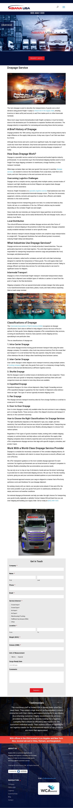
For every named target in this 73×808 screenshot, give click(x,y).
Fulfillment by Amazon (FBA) (19, 619)
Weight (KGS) (14, 637)
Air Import (14, 610)
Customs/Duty (12, 794)
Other (13, 622)
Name (12, 573)
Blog (9, 797)
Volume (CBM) (15, 645)
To (38, 632)
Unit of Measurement (17, 653)
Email (11, 593)
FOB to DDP (12, 787)
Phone (12, 585)
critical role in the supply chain (44, 111)
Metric (14, 657)
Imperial (20, 657)
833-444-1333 (37, 13)
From (10, 632)
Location (13, 626)
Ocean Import (15, 604)
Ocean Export (15, 607)
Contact (10, 800)
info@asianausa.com (49, 778)
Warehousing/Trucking (18, 616)
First (10, 580)
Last (38, 580)
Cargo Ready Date (15, 661)
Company (13, 566)
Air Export (14, 613)
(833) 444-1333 (53, 501)
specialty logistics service (38, 191)
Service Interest (15, 601)
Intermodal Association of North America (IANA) (26, 326)
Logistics (11, 790)
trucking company (15, 365)
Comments (13, 669)
